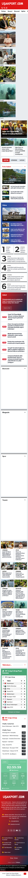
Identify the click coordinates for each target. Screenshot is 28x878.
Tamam (3, 870)
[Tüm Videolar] (25, 205)
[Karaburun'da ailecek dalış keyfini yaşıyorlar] (5, 198)
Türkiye (3, 11)
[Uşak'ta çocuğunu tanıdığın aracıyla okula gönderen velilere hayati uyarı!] (7, 604)
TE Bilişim (18, 862)
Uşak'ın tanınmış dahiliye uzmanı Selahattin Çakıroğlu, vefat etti (23, 250)
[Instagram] (14, 830)
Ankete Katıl (7, 308)
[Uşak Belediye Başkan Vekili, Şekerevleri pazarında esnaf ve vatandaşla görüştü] (7, 623)
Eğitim (23, 11)
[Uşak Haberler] (12, 3)
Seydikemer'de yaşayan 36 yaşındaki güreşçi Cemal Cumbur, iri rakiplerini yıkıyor (20, 653)
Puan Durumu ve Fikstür (20, 843)
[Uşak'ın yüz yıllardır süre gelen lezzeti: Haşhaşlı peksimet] (5, 230)
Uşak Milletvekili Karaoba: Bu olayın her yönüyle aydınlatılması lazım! (16, 269)
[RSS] (19, 830)
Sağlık (4, 571)
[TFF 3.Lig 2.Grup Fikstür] (25, 718)
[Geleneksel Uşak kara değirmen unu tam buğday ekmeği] (5, 235)
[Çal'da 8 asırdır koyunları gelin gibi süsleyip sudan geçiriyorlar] (5, 187)
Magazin (5, 412)
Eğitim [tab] (6, 160)
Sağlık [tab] (22, 160)
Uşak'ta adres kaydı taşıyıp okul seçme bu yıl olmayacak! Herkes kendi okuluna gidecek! (16, 287)
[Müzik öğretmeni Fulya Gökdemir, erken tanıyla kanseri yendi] (7, 566)
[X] (11, 830)
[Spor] (25, 456)
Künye (11, 858)
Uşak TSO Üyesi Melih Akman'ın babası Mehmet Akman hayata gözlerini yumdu (6, 554)
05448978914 (15, 821)
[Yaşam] (25, 500)
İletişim (16, 858)
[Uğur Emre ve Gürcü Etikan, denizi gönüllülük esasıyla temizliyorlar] (20, 604)
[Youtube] (17, 830)
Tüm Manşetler (8, 847)
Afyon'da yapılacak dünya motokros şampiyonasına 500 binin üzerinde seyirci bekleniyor (20, 555)
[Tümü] (25, 295)
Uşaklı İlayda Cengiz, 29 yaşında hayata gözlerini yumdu (9, 250)
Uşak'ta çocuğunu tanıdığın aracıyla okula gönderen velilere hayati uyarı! (7, 614)
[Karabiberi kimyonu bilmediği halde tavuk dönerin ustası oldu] (5, 224)
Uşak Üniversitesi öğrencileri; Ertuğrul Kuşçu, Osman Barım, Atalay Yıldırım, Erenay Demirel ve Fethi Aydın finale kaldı (16, 260)
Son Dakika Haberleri (18, 848)
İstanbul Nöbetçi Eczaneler (7, 838)
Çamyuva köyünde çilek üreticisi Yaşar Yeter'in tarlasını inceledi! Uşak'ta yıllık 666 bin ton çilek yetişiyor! (16, 359)
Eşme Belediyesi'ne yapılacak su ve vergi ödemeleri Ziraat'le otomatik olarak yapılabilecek (6, 654)
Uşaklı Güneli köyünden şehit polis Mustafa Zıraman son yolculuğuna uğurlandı (15, 278)
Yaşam (5, 500)
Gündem (8, 247)
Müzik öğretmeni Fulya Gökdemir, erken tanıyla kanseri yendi (15, 335)
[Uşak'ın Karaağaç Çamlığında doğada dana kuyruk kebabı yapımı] (5, 240)
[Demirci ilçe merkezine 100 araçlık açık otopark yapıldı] (20, 566)
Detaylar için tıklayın (14, 712)
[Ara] (4, 8)
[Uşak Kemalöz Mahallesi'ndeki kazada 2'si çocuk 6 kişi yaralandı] (20, 623)
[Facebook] (8, 830)
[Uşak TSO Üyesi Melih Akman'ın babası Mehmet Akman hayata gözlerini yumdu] (7, 545)
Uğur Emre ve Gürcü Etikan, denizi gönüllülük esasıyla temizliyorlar (20, 614)
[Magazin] (25, 412)
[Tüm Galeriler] (25, 166)
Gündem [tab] (14, 160)
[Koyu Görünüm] (2, 8)
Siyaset (10, 11)
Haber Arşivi (7, 852)
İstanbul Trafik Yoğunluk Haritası (6, 843)
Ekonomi (17, 11)
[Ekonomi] (25, 368)
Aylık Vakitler (6, 788)
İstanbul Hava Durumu (19, 838)
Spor (4, 456)
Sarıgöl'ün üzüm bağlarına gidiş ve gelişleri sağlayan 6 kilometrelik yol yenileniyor (16, 349)
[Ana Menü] (6, 8)
